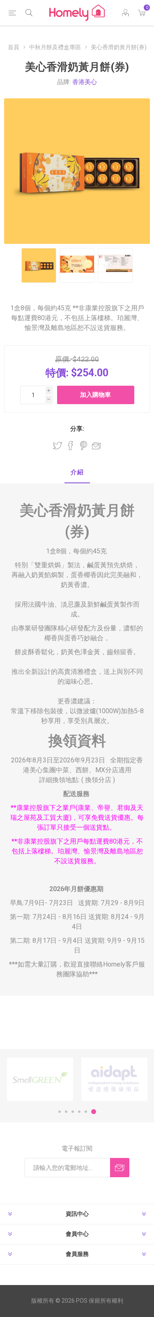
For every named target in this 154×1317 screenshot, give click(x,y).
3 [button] (72, 1111)
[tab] (77, 472)
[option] (40, 1079)
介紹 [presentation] (77, 472)
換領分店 (98, 780)
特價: (57, 373)
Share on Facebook (70, 445)
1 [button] (59, 1111)
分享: (77, 428)
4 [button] (79, 1111)
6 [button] (93, 1111)
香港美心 (84, 82)
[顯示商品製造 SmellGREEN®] (40, 1079)
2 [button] (66, 1111)
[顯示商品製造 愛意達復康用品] (114, 1079)
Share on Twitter (57, 445)
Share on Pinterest (83, 445)
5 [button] (86, 1111)
